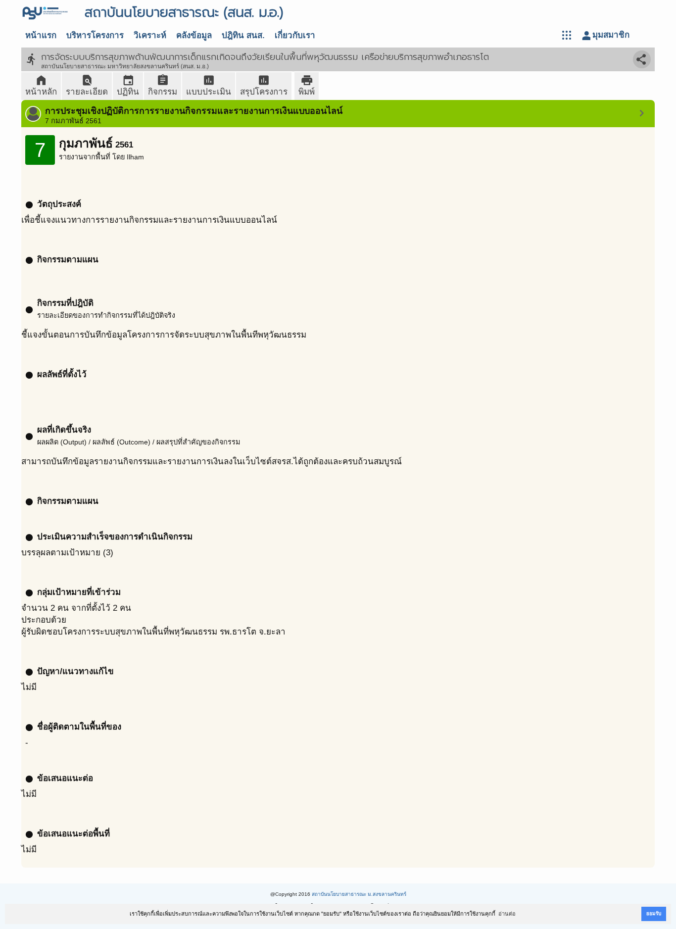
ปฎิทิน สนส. (243, 35)
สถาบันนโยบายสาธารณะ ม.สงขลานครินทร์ (359, 894)
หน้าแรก (40, 35)
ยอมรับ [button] (653, 913)
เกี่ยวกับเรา (295, 35)
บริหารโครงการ (95, 35)
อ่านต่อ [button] (507, 914)
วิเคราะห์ (150, 35)
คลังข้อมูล (194, 35)
